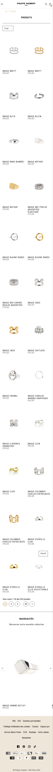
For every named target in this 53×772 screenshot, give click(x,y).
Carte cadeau (43, 732)
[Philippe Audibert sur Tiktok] (35, 747)
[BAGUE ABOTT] (14, 50)
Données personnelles (32, 721)
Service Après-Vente (12, 732)
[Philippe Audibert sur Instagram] (29, 747)
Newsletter (26, 738)
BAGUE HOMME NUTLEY (14, 705)
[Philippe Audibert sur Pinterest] (24, 747)
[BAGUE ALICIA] (39, 96)
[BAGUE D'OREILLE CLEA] (39, 519)
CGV (19, 721)
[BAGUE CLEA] (39, 423)
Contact (35, 726)
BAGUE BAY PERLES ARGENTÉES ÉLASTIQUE (37, 209)
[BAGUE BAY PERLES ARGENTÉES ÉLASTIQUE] (39, 186)
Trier (6, 28)
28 (26, 604)
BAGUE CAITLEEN (36, 350)
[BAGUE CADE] (39, 282)
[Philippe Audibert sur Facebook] (18, 747)
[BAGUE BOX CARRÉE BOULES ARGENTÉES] (14, 282)
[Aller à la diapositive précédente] (2, 668)
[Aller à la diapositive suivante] (50, 668)
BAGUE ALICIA (34, 116)
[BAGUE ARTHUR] (39, 141)
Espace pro (45, 726)
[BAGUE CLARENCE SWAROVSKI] (14, 423)
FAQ (14, 721)
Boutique (32, 732)
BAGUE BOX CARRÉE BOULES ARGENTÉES (13, 304)
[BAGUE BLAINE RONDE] (14, 237)
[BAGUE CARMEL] (14, 375)
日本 (25, 732)
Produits (12, 11)
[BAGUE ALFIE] (14, 96)
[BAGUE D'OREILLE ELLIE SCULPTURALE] (39, 566)
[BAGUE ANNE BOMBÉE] (14, 141)
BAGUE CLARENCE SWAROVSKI (11, 444)
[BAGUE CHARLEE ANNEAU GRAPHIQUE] (39, 375)
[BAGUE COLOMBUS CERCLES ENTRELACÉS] (39, 471)
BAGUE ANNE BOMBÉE (13, 162)
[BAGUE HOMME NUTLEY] (26, 666)
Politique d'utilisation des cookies (16, 726)
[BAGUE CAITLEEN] (39, 330)
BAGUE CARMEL (10, 396)
